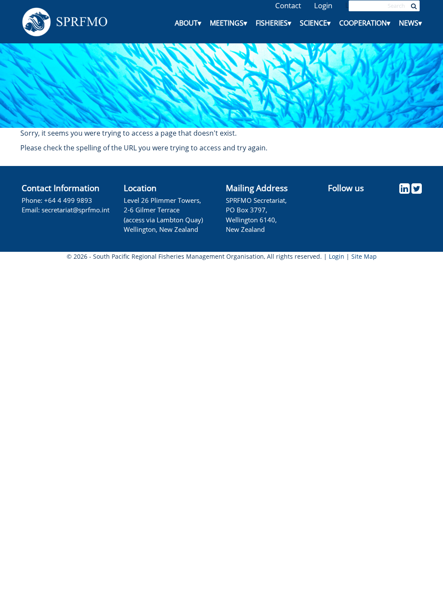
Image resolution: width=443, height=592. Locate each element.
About (188, 23)
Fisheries (273, 23)
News (410, 23)
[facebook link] (392, 190)
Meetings (228, 23)
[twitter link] (416, 190)
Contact (288, 5)
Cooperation (364, 23)
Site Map (364, 256)
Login (323, 5)
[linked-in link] (404, 190)
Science (315, 23)
